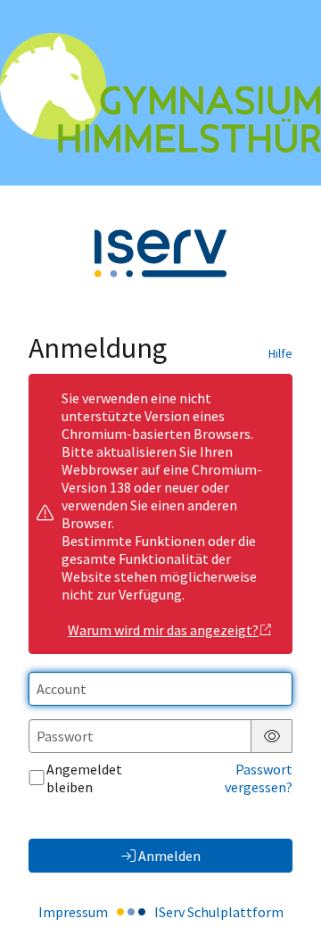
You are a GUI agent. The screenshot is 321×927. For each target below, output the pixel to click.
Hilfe (280, 353)
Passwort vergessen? (258, 778)
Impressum (73, 912)
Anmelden (169, 856)
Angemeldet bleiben (84, 778)
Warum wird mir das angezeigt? (163, 630)
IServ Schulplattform (219, 912)
